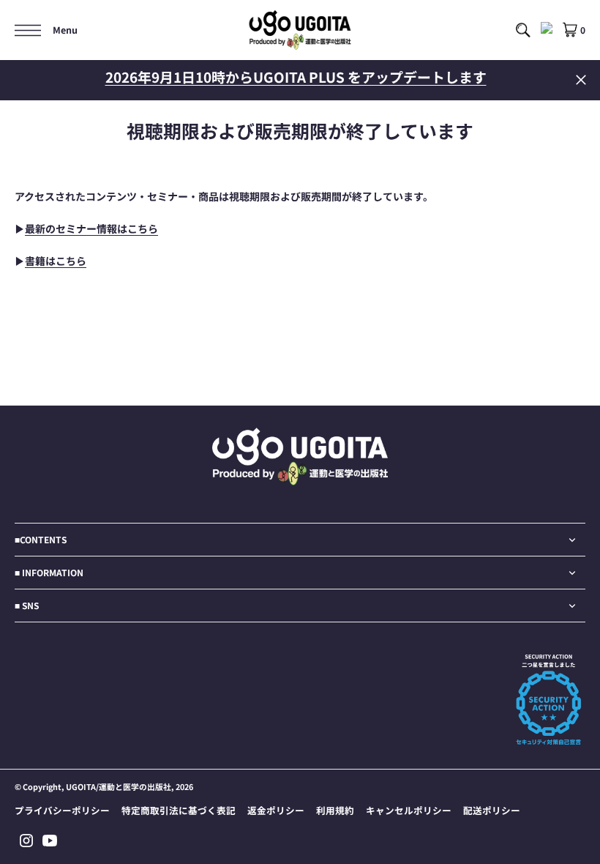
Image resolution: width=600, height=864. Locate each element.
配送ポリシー (491, 810)
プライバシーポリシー (62, 810)
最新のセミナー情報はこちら (91, 228)
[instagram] (26, 840)
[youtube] (49, 840)
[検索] (523, 30)
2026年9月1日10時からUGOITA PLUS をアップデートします (296, 76)
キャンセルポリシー (408, 810)
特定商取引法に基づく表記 (178, 810)
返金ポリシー (275, 810)
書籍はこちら (55, 260)
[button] (46, 30)
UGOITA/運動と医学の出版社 (118, 786)
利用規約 (335, 810)
